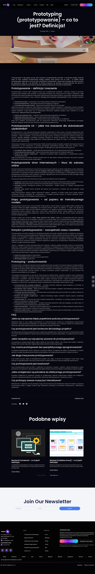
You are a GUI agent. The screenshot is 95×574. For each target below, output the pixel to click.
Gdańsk (24, 556)
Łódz (32, 556)
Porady (46, 541)
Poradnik (42, 5)
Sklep (51, 5)
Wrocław (81, 556)
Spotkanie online (85, 5)
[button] (20, 404)
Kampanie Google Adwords (30, 544)
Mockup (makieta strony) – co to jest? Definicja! (66, 461)
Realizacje (20, 5)
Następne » (54, 475)
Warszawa (13, 556)
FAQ (47, 5)
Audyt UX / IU (27, 550)
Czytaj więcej (16, 471)
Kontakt (66, 5)
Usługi (28, 5)
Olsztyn (41, 556)
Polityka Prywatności (89, 565)
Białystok (50, 556)
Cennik (35, 5)
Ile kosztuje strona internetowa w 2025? (11, 559)
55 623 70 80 (74, 5)
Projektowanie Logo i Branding (31, 541)
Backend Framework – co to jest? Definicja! (26, 461)
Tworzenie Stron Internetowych (31, 534)
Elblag (4, 556)
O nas (14, 5)
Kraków (90, 556)
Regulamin (79, 565)
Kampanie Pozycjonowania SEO (31, 547)
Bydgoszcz (70, 556)
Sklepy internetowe (28, 537)
